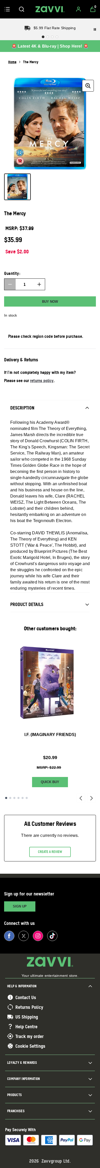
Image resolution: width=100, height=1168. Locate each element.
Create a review (50, 852)
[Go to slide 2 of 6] (10, 798)
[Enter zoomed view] (88, 86)
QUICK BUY (50, 782)
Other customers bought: (50, 628)
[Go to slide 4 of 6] (18, 798)
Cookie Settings (30, 1046)
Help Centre (26, 1026)
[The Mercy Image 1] (17, 187)
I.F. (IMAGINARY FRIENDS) (50, 734)
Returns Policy (29, 1007)
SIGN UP (20, 906)
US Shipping (26, 1017)
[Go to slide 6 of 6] (27, 798)
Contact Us (25, 997)
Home (12, 62)
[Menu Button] (7, 9)
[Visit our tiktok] (52, 936)
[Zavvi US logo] (50, 9)
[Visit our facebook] (9, 936)
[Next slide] (91, 798)
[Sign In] (78, 9)
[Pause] (95, 29)
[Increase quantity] (39, 284)
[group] (50, 123)
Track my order (29, 1036)
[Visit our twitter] (23, 936)
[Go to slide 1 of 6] (6, 798)
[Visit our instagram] (38, 936)
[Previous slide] (80, 798)
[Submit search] (21, 9)
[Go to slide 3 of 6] (14, 798)
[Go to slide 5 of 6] (23, 798)
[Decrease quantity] (10, 284)
